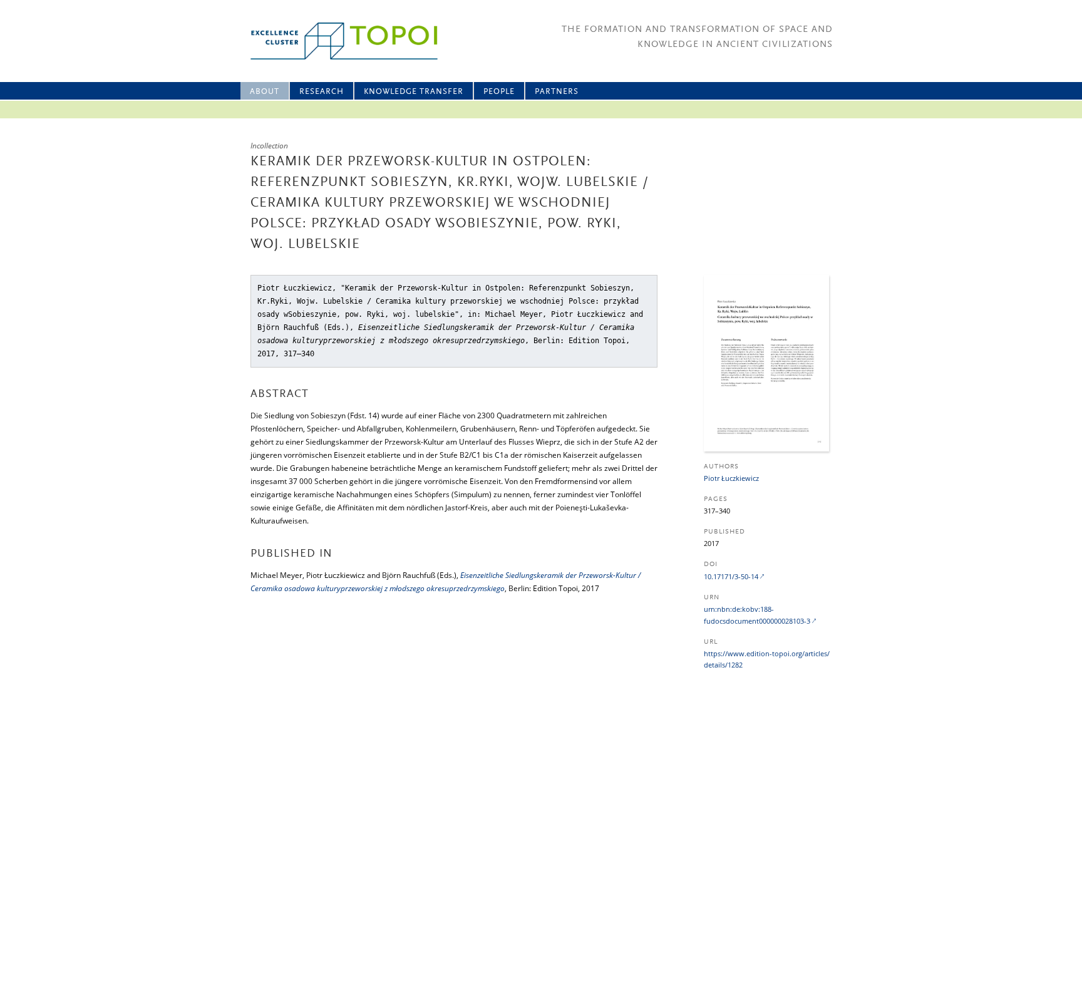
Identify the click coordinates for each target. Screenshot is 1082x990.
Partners (557, 92)
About (264, 92)
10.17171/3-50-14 (731, 576)
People (499, 92)
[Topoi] (333, 41)
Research (321, 92)
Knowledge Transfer (413, 92)
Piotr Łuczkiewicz (731, 478)
